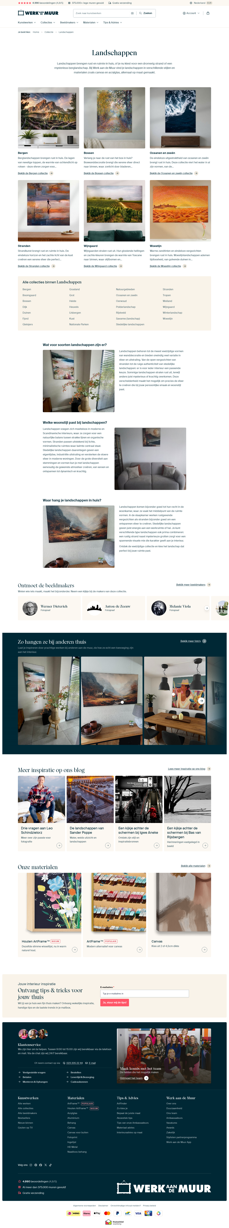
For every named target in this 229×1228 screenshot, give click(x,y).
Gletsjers (28, 324)
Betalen (27, 1077)
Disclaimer (103, 1205)
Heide (72, 301)
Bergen (23, 153)
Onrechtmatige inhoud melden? (126, 1205)
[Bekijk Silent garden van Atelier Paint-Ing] (173, 694)
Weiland (167, 301)
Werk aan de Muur (181, 1098)
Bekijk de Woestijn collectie (165, 266)
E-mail (92, 1063)
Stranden (24, 246)
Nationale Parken (79, 324)
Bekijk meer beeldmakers (190, 584)
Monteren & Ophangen (35, 1081)
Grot (71, 295)
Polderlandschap (126, 307)
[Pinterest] (36, 1165)
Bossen (89, 153)
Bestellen (76, 1072)
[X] (45, 1165)
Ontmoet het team (131, 1078)
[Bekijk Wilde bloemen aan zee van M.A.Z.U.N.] (43, 679)
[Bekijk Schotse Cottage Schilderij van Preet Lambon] (122, 702)
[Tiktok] (50, 1165)
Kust (71, 318)
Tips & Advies (111, 22)
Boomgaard (29, 295)
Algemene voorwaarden (84, 1205)
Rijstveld (121, 312)
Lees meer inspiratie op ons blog (186, 768)
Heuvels (74, 307)
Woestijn (156, 246)
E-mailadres (107, 987)
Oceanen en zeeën (162, 153)
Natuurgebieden (125, 289)
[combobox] (101, 13)
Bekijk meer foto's (191, 641)
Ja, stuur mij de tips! (114, 1002)
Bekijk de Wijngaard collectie (100, 266)
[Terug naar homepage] (38, 12)
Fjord (26, 318)
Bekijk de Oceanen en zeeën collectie (171, 173)
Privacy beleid (149, 1205)
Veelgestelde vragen (34, 1072)
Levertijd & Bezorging (82, 1077)
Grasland (74, 289)
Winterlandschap (172, 312)
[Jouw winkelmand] (208, 13)
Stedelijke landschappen (130, 324)
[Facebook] (40, 1165)
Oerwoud (121, 301)
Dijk (25, 307)
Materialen (89, 22)
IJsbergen (75, 312)
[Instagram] (31, 1165)
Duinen (27, 312)
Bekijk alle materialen (193, 866)
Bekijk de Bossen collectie (99, 173)
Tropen (167, 295)
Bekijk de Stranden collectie (34, 266)
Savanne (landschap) (128, 318)
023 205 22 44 (75, 1063)
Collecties (46, 22)
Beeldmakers (67, 22)
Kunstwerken (25, 22)
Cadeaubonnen (79, 1081)
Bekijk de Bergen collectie (33, 173)
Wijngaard (91, 246)
